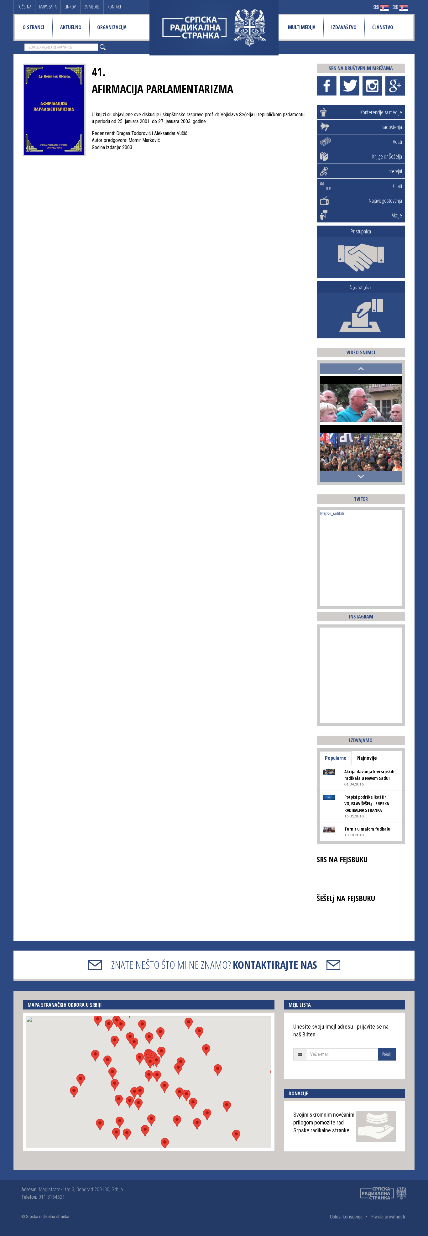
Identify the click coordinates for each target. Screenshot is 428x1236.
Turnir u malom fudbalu (367, 829)
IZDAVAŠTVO (344, 27)
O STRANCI (33, 27)
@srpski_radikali (332, 513)
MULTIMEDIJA (302, 27)
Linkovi (70, 7)
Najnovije (367, 758)
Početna (24, 7)
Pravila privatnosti (387, 1217)
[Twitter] (349, 86)
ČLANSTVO (382, 27)
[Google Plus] (395, 86)
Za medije (92, 7)
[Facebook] (326, 86)
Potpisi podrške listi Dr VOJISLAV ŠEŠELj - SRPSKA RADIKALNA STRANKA (366, 803)
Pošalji (387, 1054)
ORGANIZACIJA (112, 27)
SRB (376, 7)
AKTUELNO (70, 27)
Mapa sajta (48, 7)
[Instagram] (372, 86)
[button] (149, 1076)
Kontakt (114, 7)
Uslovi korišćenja (346, 1217)
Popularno (336, 758)
